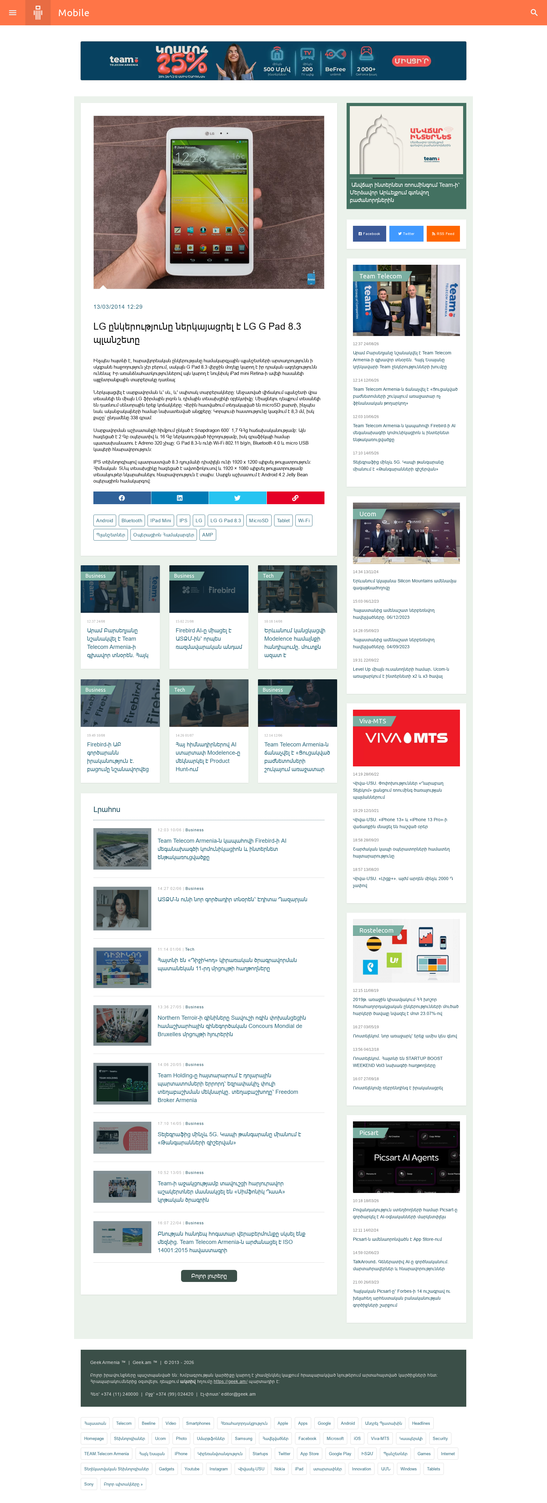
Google (324, 1423)
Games (424, 1453)
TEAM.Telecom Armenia (106, 1453)
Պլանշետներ (110, 534)
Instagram (219, 1468)
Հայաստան (95, 1423)
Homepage (94, 1438)
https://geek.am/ (231, 1381)
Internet (448, 1453)
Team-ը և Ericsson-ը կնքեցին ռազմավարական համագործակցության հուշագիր (402, 192)
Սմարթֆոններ (211, 1438)
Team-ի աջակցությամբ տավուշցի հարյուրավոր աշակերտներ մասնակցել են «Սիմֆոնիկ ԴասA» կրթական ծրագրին (221, 1191)
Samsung (243, 1438)
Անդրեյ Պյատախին (383, 1423)
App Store (309, 1453)
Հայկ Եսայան (152, 1453)
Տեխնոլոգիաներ (129, 1438)
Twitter (408, 233)
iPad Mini (160, 520)
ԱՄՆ (385, 1468)
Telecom (124, 1423)
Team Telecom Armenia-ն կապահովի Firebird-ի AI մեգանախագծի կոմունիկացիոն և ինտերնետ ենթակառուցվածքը (222, 848)
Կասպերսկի (411, 1438)
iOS (357, 1438)
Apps (303, 1423)
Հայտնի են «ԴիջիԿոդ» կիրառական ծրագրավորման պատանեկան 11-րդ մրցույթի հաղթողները (227, 964)
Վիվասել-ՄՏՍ (251, 1468)
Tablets (433, 1468)
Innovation (361, 1468)
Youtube (192, 1468)
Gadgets (166, 1468)
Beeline (148, 1423)
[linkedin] (180, 497)
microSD (259, 520)
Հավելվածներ (275, 1438)
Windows (408, 1468)
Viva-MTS (372, 721)
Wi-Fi (304, 520)
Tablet (283, 520)
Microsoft (335, 1438)
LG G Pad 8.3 (226, 520)
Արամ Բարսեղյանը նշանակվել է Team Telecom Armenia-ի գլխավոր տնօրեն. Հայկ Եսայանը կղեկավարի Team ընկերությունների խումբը (118, 655)
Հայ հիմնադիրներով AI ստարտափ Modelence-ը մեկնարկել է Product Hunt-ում (208, 756)
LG (199, 520)
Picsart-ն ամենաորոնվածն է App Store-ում (397, 1239)
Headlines (421, 1423)
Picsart (369, 1132)
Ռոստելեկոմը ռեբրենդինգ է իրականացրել (398, 1087)
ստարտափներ (327, 1468)
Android (104, 520)
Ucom (367, 514)
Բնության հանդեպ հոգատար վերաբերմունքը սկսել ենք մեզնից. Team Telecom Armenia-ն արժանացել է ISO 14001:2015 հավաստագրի (231, 1241)
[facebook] (122, 497)
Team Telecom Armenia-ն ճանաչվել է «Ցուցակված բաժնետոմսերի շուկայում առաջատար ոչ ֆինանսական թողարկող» (297, 765)
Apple (283, 1423)
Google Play (340, 1453)
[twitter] (238, 497)
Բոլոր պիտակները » (123, 1484)
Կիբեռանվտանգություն (220, 1453)
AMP (207, 534)
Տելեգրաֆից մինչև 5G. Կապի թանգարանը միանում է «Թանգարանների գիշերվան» (229, 1138)
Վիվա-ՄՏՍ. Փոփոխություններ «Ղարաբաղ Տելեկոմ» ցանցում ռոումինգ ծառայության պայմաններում (398, 790)
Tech (268, 576)
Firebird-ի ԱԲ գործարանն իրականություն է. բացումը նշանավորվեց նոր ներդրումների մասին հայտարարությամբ (118, 769)
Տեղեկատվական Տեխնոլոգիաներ (116, 1468)
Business (95, 576)
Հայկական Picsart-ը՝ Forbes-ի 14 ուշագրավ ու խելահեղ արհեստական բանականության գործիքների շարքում (401, 1298)
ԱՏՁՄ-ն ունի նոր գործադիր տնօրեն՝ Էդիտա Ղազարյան (232, 899)
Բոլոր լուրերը (209, 1275)
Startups (260, 1453)
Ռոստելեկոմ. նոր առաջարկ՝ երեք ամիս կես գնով (405, 1035)
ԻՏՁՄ (367, 1453)
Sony (89, 1484)
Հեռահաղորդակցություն (244, 1423)
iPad (299, 1468)
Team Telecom (380, 276)
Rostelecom (376, 930)
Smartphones (198, 1423)
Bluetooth (132, 520)
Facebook (371, 233)
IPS (183, 520)
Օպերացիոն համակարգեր (163, 534)
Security (440, 1438)
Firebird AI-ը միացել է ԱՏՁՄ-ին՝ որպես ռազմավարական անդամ (209, 638)
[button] (361, 178)
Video (171, 1423)
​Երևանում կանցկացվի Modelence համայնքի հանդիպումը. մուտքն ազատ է (294, 642)
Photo (181, 1438)
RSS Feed (445, 233)
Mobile (74, 12)
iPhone (181, 1453)
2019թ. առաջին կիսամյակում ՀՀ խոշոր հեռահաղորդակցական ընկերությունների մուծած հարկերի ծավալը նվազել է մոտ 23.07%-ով (406, 1006)
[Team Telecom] (273, 60)
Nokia (279, 1468)
